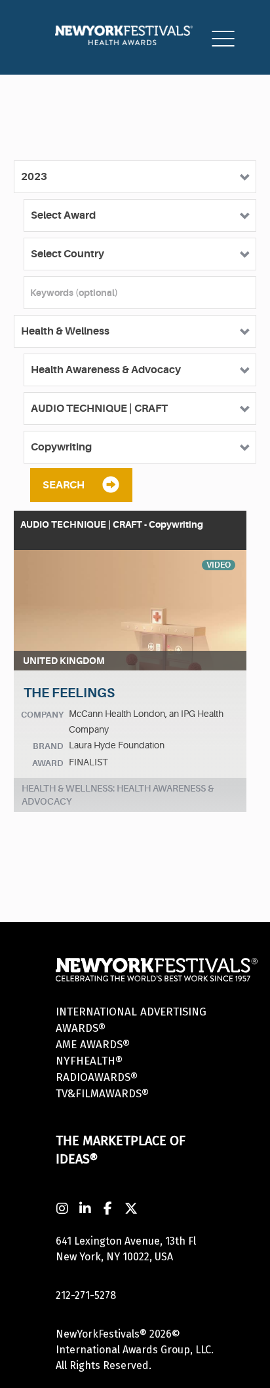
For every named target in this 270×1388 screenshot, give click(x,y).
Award (48, 763)
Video (218, 565)
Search (64, 485)
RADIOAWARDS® (97, 1077)
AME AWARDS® (93, 1044)
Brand (48, 746)
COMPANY (42, 715)
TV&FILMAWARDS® (102, 1094)
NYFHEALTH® (89, 1061)
